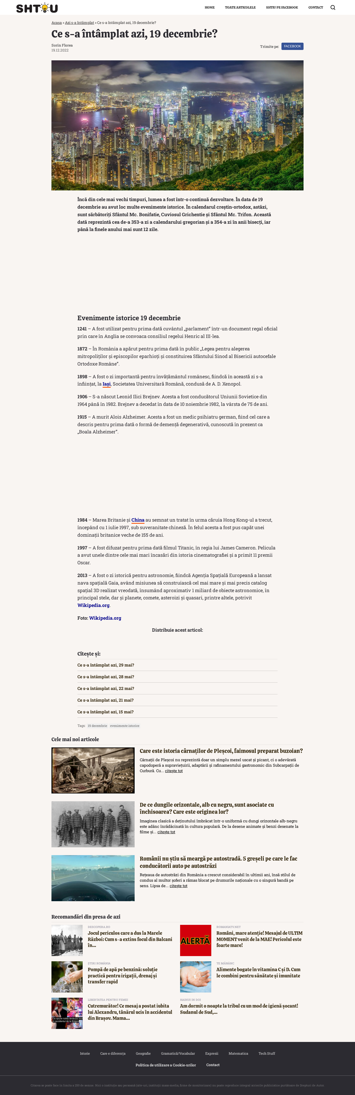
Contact (315, 7)
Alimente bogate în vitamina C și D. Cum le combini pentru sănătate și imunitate (258, 972)
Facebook (292, 46)
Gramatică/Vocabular (178, 1053)
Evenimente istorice (124, 725)
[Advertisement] (177, 274)
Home (210, 7)
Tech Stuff (267, 1053)
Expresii (211, 1053)
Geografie (143, 1053)
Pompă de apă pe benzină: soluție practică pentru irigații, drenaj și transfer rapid (122, 975)
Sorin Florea (62, 45)
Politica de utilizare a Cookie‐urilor (166, 1064)
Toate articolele (240, 7)
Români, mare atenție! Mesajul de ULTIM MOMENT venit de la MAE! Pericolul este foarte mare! (259, 939)
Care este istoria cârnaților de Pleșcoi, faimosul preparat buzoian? (221, 750)
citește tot (174, 770)
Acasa (56, 22)
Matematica (238, 1053)
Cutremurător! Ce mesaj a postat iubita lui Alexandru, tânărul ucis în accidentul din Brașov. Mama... (130, 1012)
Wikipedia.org (93, 605)
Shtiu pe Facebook (282, 7)
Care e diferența (113, 1053)
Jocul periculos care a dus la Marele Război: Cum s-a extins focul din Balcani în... (130, 939)
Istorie (85, 1053)
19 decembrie (97, 725)
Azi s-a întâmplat (79, 22)
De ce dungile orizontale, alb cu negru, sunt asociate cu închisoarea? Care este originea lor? (207, 808)
